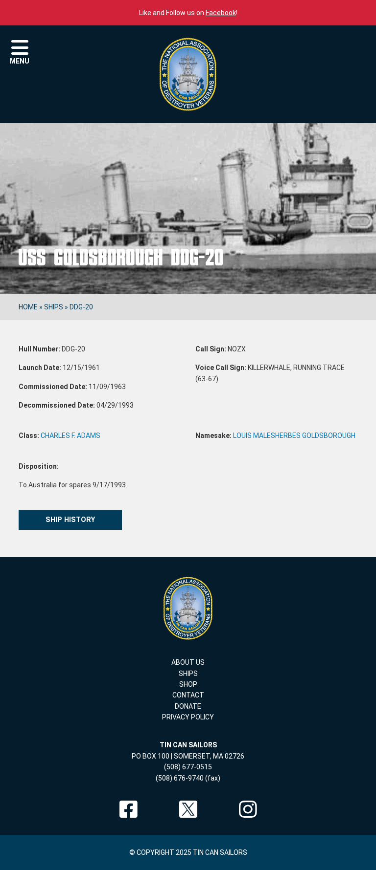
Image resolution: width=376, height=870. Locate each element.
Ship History (70, 520)
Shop (188, 684)
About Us (188, 662)
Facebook (221, 13)
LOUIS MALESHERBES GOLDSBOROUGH (294, 435)
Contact (188, 695)
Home (28, 307)
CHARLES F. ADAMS (70, 435)
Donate (188, 706)
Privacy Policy (188, 717)
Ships (53, 307)
